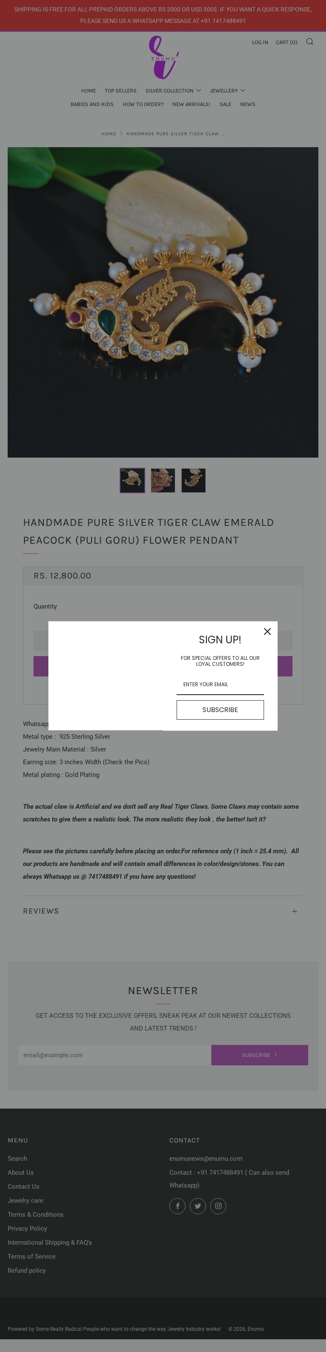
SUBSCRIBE (220, 710)
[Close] (267, 631)
